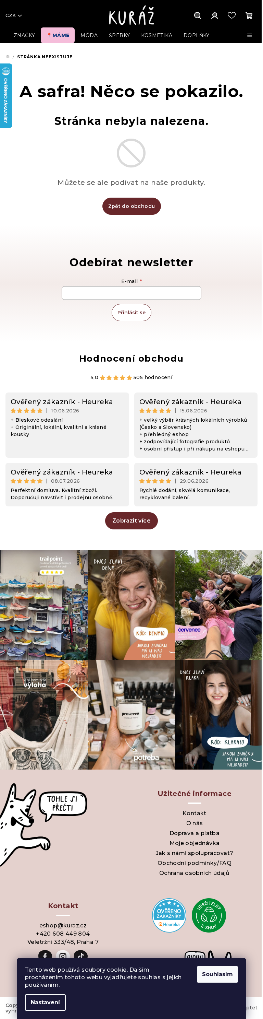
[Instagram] (63, 956)
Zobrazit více (131, 520)
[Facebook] (45, 956)
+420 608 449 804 (63, 933)
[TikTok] (81, 956)
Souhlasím (217, 974)
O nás (194, 823)
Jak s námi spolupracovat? (195, 853)
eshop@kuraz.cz (63, 925)
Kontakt (194, 813)
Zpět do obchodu (131, 206)
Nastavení (45, 1002)
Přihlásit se (131, 312)
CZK (10, 15)
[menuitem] (24, 35)
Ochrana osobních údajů (194, 873)
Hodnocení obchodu (131, 358)
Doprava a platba (195, 833)
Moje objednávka (195, 843)
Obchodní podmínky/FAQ (194, 863)
